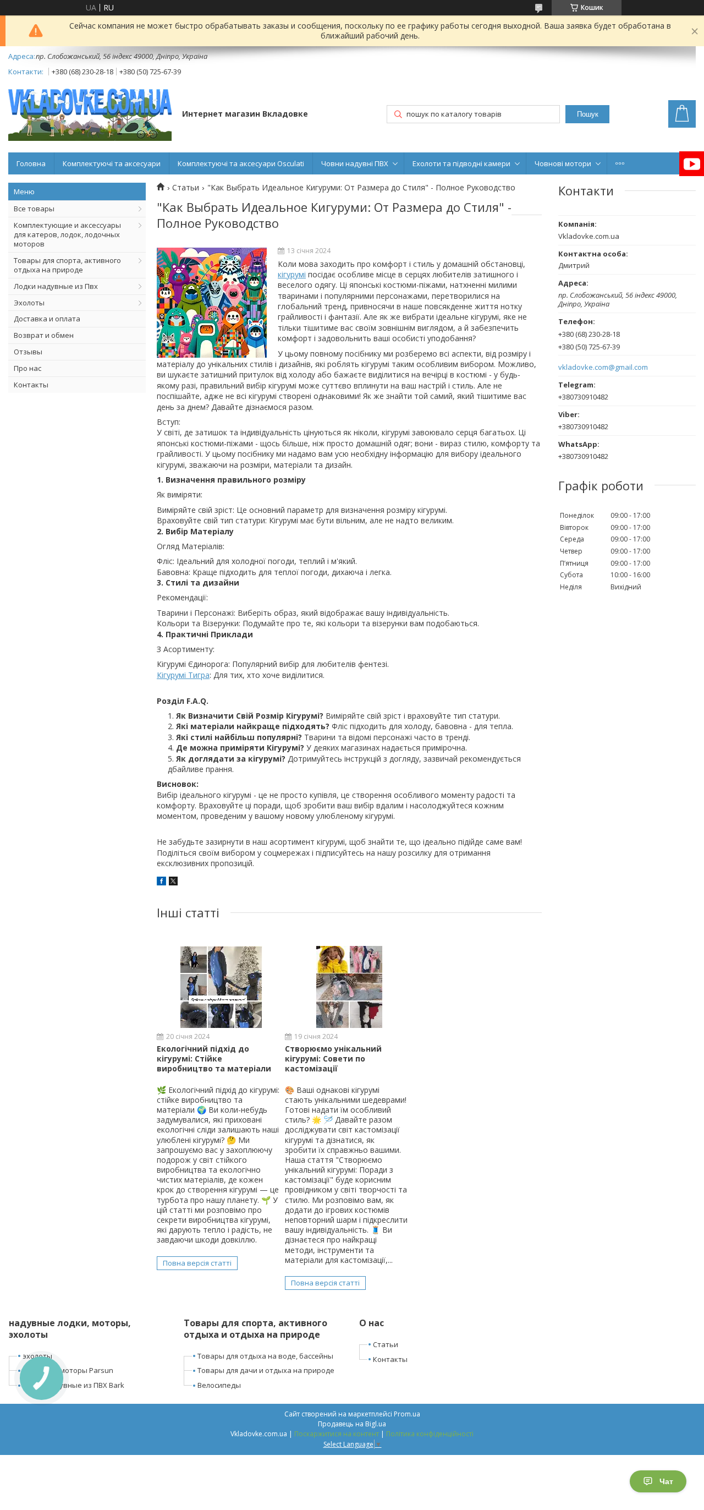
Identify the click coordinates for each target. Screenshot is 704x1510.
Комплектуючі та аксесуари (112, 163)
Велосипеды (219, 1385)
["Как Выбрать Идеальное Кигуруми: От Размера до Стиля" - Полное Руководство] (212, 303)
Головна (31, 163)
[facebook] (161, 882)
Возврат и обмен (44, 335)
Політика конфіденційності (430, 1433)
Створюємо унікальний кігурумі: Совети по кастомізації (333, 1058)
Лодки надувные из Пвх (56, 286)
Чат (666, 1481)
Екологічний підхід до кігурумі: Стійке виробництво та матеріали (214, 1058)
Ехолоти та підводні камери (461, 163)
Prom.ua (407, 1414)
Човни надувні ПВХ (354, 163)
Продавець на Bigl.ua (352, 1424)
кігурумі (292, 274)
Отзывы (28, 352)
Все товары (34, 209)
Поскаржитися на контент (336, 1433)
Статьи (185, 188)
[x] (173, 882)
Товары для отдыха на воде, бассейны (265, 1356)
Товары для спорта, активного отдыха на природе (67, 265)
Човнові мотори (563, 163)
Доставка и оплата (47, 319)
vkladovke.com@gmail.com (603, 367)
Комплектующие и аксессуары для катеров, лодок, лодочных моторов (67, 234)
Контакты (31, 385)
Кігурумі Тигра (183, 675)
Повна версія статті (197, 1263)
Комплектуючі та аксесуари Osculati (241, 163)
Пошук (587, 114)
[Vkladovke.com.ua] (90, 114)
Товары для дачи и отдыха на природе (265, 1370)
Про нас (27, 368)
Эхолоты (29, 303)
